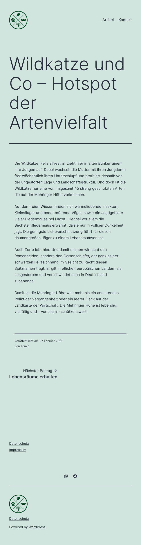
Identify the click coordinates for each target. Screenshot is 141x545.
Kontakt (125, 20)
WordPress (37, 527)
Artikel (108, 20)
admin (25, 346)
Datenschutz (19, 443)
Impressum (17, 450)
